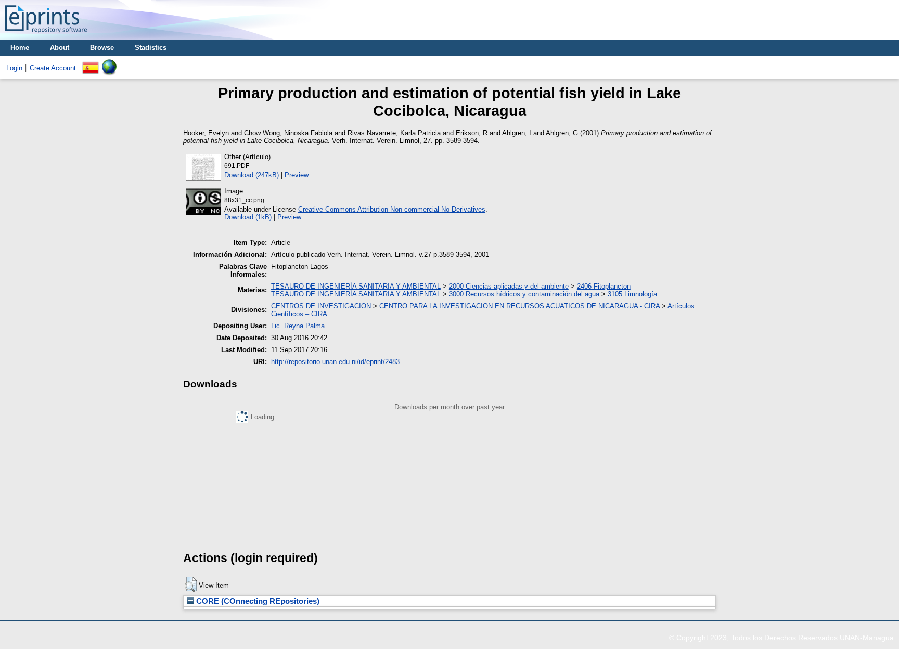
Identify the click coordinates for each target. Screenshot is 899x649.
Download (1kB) (248, 217)
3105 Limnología (632, 294)
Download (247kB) (251, 175)
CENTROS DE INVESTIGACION (321, 306)
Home (19, 47)
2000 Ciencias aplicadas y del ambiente (509, 286)
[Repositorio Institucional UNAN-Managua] (46, 36)
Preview (297, 175)
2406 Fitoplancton (604, 286)
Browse (102, 47)
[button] (191, 584)
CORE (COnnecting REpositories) (256, 601)
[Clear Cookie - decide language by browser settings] (109, 63)
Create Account (53, 68)
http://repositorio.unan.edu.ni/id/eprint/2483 (335, 362)
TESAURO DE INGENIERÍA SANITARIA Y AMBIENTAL (356, 286)
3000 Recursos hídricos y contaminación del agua (524, 294)
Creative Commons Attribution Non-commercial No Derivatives (391, 209)
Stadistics (150, 47)
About (59, 47)
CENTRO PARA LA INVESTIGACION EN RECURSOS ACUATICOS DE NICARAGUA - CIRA (519, 306)
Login (14, 68)
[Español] (90, 63)
